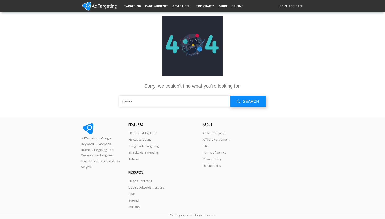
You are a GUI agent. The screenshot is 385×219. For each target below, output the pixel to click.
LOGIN (282, 6)
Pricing (238, 6)
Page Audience (156, 6)
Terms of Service (214, 152)
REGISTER (296, 6)
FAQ (206, 146)
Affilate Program (214, 133)
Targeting (132, 6)
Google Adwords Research (146, 187)
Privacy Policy (212, 159)
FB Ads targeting (140, 139)
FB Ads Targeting (140, 181)
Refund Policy (212, 165)
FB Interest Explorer (142, 133)
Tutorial (133, 159)
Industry (134, 207)
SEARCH (251, 101)
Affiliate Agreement (216, 139)
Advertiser (181, 6)
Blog (131, 194)
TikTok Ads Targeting (143, 152)
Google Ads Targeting (143, 146)
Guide (223, 6)
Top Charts (205, 6)
